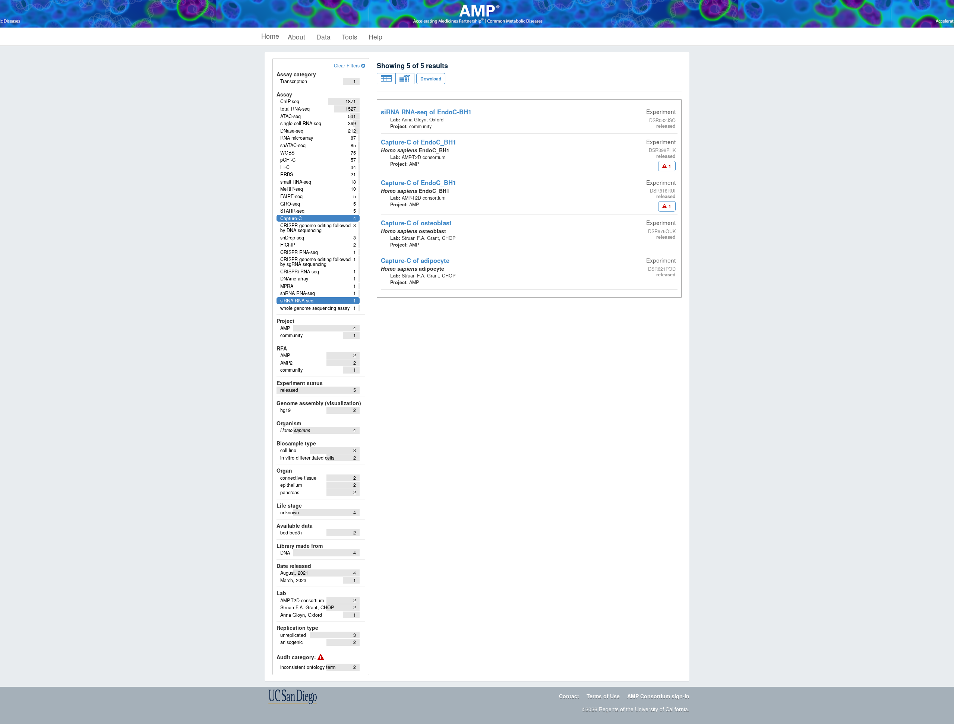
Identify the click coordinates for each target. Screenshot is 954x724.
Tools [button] (349, 36)
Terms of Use (603, 696)
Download (430, 78)
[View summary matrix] (404, 78)
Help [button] (375, 36)
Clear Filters (347, 65)
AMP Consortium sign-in (658, 696)
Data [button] (323, 36)
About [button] (296, 36)
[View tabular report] (386, 78)
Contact (569, 696)
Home (270, 36)
